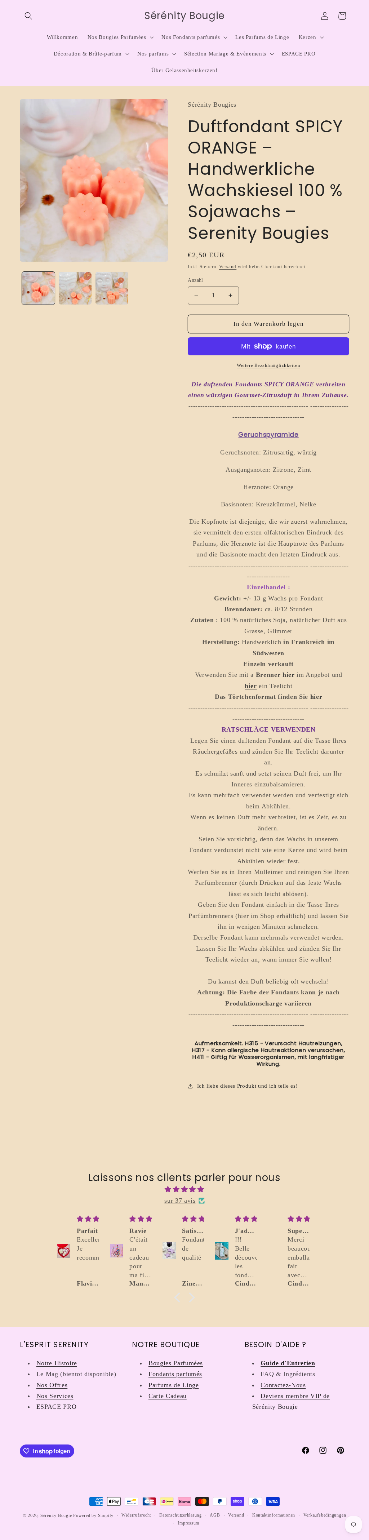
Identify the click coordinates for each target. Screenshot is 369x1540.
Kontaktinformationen (273, 1515)
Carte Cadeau (167, 1395)
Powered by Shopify (93, 1515)
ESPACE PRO (56, 1406)
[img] (184, 1189)
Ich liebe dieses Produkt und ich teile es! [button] (247, 1086)
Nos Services (55, 1395)
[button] (28, 16)
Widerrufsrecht (136, 1515)
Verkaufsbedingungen (324, 1515)
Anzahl (195, 280)
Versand (227, 266)
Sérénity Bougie (56, 1515)
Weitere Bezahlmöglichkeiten (268, 365)
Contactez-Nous (283, 1385)
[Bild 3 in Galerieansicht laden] (111, 288)
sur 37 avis (179, 1200)
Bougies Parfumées (175, 1363)
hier (316, 696)
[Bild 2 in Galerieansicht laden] (75, 288)
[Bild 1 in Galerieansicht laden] (38, 288)
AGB (215, 1515)
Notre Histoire (56, 1363)
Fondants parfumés (175, 1373)
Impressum (188, 1523)
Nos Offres (52, 1385)
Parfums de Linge (173, 1385)
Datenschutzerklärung (180, 1515)
